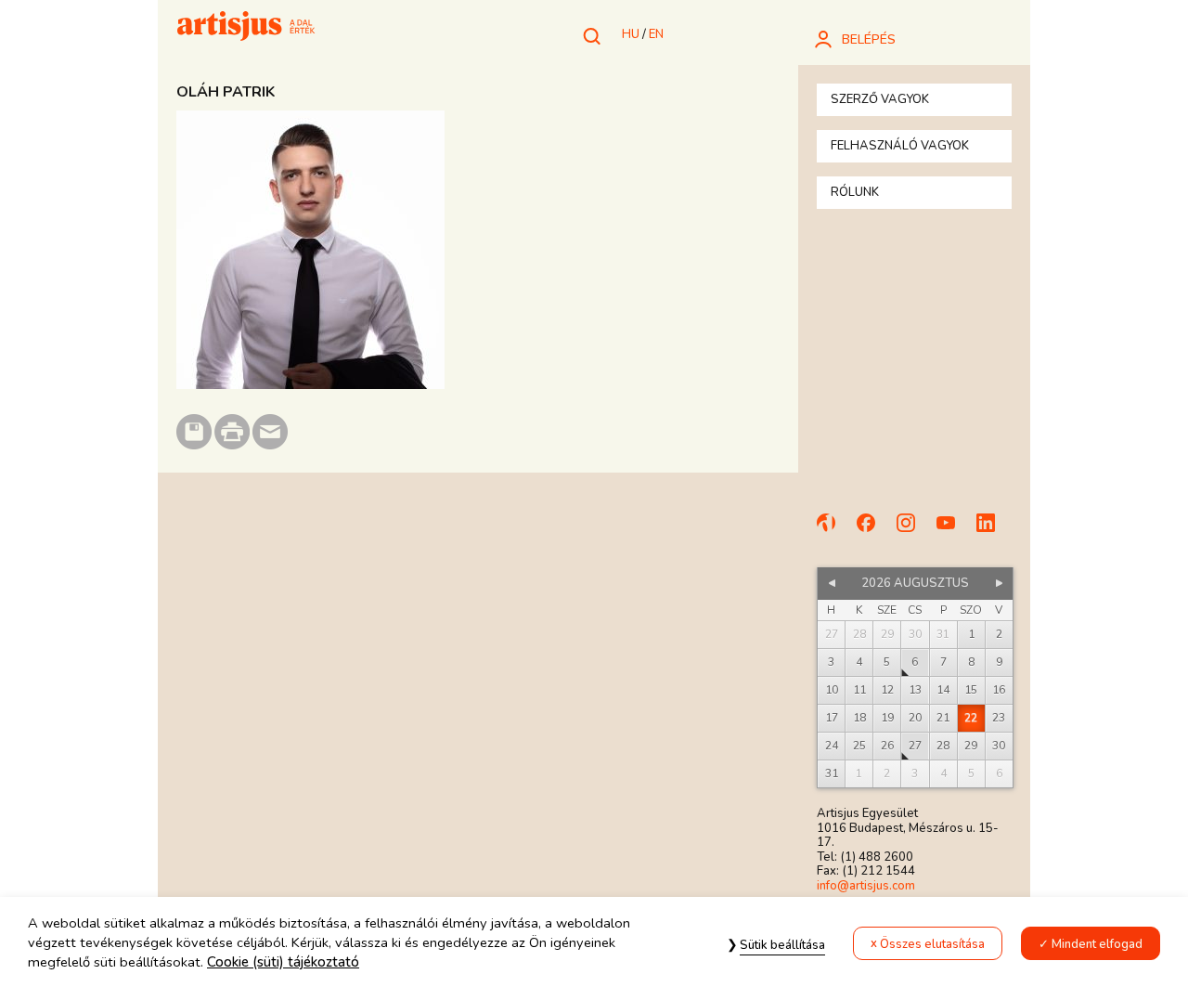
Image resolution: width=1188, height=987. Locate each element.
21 (942, 717)
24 (831, 745)
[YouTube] (954, 531)
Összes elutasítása (932, 944)
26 (887, 745)
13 (915, 689)
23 (998, 717)
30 (998, 745)
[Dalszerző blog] (834, 531)
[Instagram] (914, 531)
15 (970, 689)
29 (970, 745)
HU (630, 34)
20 (915, 717)
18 (859, 717)
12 (887, 689)
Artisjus (246, 28)
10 (831, 689)
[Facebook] (874, 531)
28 (942, 745)
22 (970, 717)
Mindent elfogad (1097, 944)
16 (998, 689)
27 (915, 745)
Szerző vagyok (880, 99)
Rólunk (855, 192)
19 (887, 717)
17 (831, 717)
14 (942, 689)
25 (859, 745)
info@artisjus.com (866, 885)
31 (831, 773)
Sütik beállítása (782, 945)
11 (859, 689)
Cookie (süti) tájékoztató (283, 963)
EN (656, 34)
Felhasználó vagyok (900, 145)
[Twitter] (994, 531)
